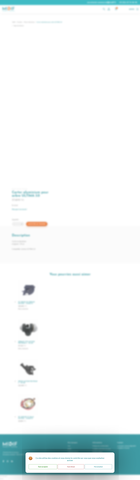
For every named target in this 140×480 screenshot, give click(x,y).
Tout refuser (71, 467)
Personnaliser (98, 467)
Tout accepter (43, 467)
